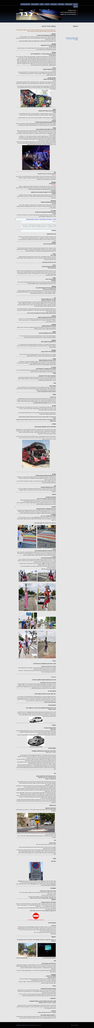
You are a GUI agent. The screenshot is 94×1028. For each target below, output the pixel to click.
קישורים (41, 4)
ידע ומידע (47, 4)
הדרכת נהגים (53, 4)
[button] (36, 32)
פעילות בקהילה (69, 4)
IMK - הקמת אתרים (74, 1025)
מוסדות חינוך (61, 4)
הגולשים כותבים (35, 4)
